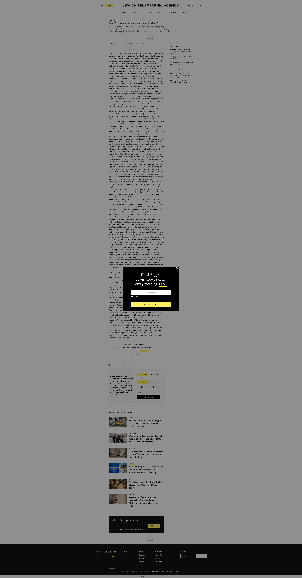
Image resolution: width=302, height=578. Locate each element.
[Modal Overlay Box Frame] (151, 289)
